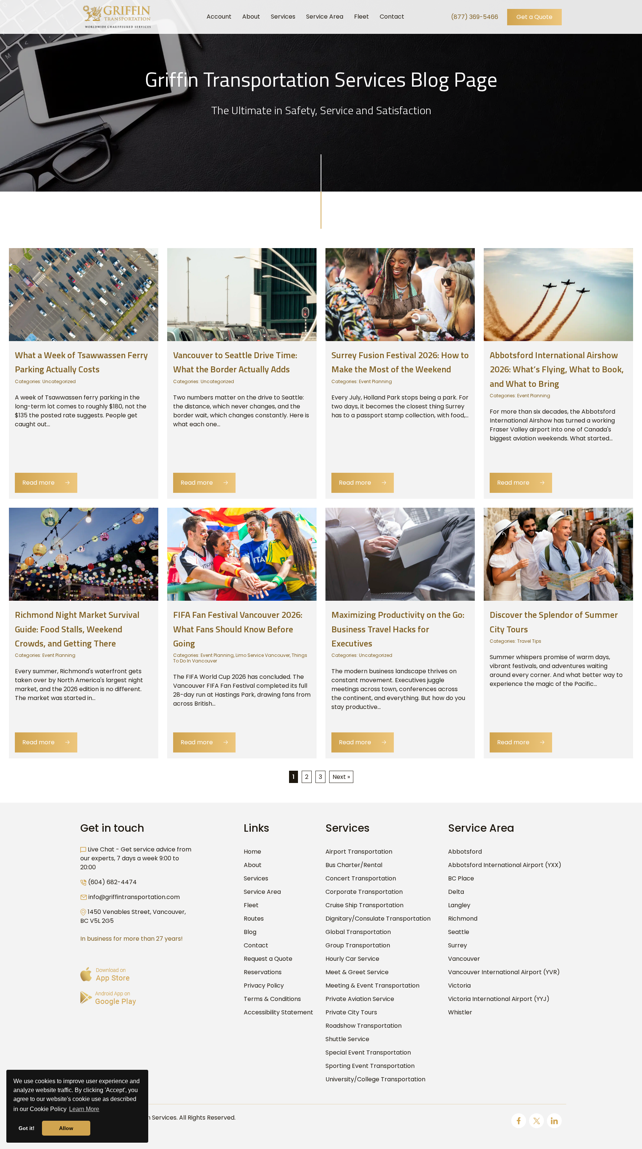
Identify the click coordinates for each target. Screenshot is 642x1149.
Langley (459, 905)
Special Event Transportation (368, 1052)
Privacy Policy (264, 985)
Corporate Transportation (364, 892)
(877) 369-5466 (474, 17)
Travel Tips (529, 641)
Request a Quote (268, 958)
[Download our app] (108, 998)
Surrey (457, 945)
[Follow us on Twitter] (536, 1120)
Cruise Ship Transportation (364, 905)
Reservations (263, 972)
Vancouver (464, 958)
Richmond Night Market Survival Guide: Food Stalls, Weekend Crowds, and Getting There (77, 629)
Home (252, 851)
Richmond (462, 918)
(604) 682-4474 (112, 882)
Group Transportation (357, 945)
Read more (46, 482)
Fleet (251, 905)
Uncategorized (59, 381)
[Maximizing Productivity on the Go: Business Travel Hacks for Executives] (400, 554)
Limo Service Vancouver (263, 655)
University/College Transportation (375, 1079)
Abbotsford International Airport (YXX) (504, 865)
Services (256, 878)
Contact (256, 945)
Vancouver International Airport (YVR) (504, 972)
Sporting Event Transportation (370, 1066)
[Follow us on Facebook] (518, 1120)
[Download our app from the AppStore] (105, 974)
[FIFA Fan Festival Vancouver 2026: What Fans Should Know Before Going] (242, 554)
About (253, 865)
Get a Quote (534, 17)
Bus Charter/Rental (353, 865)
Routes (254, 918)
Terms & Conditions (272, 999)
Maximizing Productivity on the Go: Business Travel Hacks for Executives (397, 629)
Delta (456, 892)
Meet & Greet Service (357, 972)
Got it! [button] (27, 1128)
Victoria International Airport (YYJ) (498, 999)
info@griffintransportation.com (134, 897)
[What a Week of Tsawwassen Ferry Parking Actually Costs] (83, 294)
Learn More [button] (84, 1109)
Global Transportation (358, 932)
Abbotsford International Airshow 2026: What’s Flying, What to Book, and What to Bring (557, 369)
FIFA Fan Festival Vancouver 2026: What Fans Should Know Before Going (237, 629)
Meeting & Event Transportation (372, 985)
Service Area (262, 892)
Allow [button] (66, 1128)
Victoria (459, 985)
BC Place (461, 878)
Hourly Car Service (352, 958)
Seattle (458, 932)
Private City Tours (351, 1012)
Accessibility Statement (278, 1012)
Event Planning (375, 381)
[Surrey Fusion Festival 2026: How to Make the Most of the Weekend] (400, 294)
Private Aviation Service (359, 999)
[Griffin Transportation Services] (116, 16)
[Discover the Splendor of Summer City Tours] (558, 554)
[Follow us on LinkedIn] (554, 1120)
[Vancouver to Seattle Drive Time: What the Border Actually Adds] (242, 294)
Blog (250, 932)
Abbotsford (465, 851)
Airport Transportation (358, 851)
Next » (341, 777)
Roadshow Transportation (363, 1025)
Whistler (460, 1012)
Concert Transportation (360, 878)
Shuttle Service (347, 1039)
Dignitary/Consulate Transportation (378, 918)
